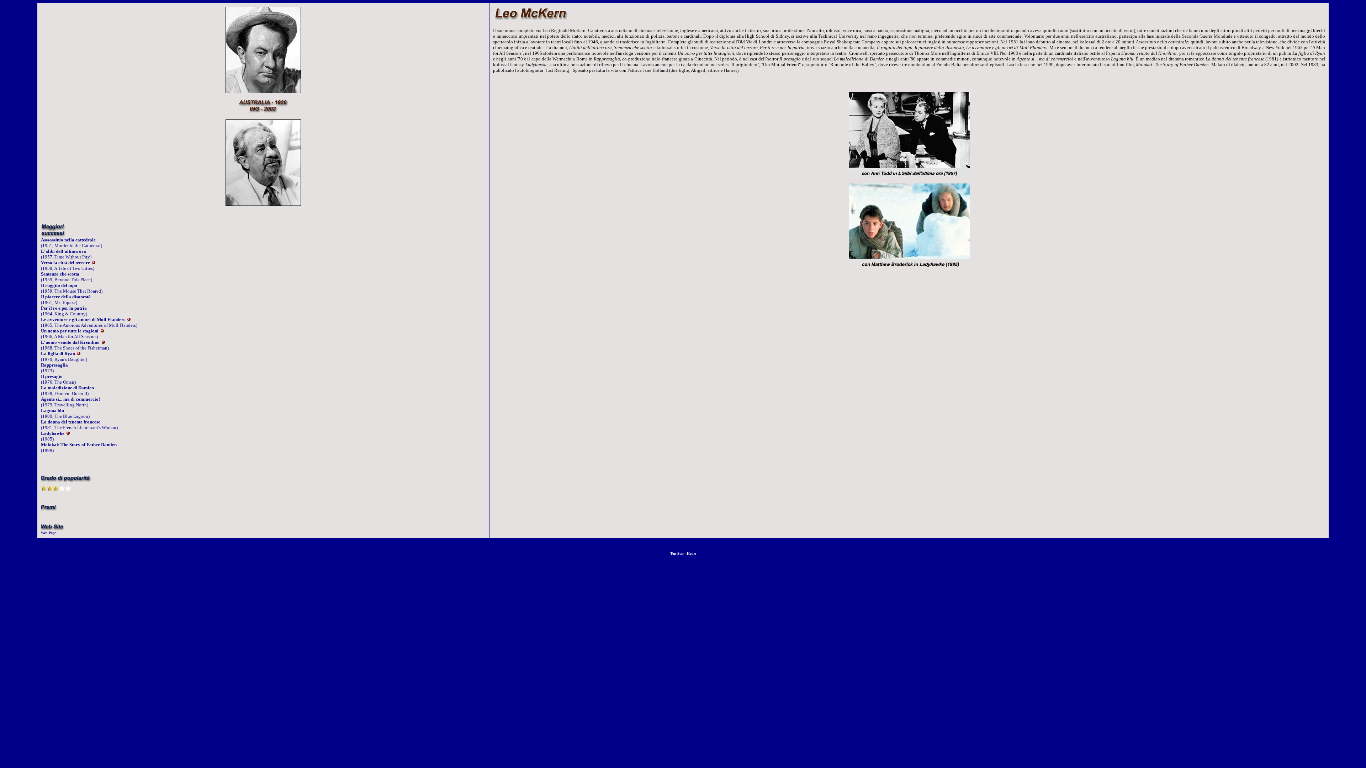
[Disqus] (909, 377)
